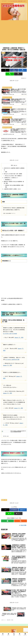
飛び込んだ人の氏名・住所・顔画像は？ (13, 175)
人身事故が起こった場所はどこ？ (11, 177)
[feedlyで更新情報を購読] (7, 521)
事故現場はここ (8, 179)
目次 (12, 165)
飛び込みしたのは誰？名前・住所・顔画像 (13, 173)
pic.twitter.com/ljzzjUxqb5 (10, 333)
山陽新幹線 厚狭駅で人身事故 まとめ (12, 189)
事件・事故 (5, 499)
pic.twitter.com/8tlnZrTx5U (12, 359)
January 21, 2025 (19, 337)
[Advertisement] (14, 32)
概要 (6, 171)
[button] (18, 73)
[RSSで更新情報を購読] (20, 521)
